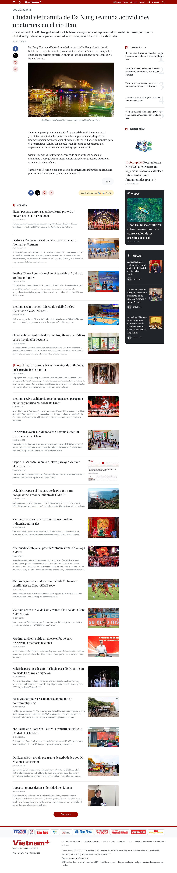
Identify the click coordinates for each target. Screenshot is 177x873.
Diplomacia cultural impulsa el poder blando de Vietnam (142, 99)
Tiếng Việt (117, 2)
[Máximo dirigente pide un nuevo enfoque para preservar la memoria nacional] (103, 646)
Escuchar (137, 279)
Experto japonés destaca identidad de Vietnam (42, 787)
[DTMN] (119, 832)
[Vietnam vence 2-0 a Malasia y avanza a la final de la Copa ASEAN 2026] (103, 618)
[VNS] (83, 832)
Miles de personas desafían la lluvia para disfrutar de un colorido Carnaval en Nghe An (48, 671)
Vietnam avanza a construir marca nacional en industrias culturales (42, 521)
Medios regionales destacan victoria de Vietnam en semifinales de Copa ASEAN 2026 (45, 583)
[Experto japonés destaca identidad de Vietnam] (103, 795)
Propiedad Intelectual (71, 841)
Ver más (22, 205)
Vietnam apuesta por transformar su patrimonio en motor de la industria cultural (142, 71)
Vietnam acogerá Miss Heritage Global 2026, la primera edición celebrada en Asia (143, 114)
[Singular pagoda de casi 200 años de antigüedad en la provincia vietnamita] (103, 373)
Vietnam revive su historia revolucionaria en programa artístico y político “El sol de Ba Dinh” (48, 401)
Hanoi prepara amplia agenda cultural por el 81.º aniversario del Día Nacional (44, 213)
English (125, 2)
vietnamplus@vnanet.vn (79, 858)
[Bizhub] (66, 832)
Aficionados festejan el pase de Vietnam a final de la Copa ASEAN (49, 550)
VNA (130, 841)
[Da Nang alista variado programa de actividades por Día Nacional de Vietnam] (103, 765)
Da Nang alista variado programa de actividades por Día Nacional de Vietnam (48, 759)
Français (133, 2)
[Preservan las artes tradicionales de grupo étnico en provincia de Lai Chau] (103, 440)
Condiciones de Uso (91, 841)
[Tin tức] (42, 832)
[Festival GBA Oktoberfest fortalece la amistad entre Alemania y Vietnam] (103, 248)
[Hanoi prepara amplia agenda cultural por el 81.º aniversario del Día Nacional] (103, 219)
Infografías (137, 129)
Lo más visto (138, 47)
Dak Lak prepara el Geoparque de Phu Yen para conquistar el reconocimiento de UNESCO (43, 493)
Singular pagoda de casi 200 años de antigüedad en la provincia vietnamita (48, 367)
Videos (135, 193)
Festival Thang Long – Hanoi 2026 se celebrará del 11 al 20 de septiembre (47, 275)
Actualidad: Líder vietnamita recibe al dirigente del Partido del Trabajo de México (137, 268)
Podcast (137, 255)
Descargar (66, 814)
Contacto (66, 844)
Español (142, 2)
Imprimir (15, 62)
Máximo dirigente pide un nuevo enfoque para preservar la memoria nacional (42, 640)
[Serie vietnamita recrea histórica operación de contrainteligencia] (103, 707)
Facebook (15, 49)
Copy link (15, 69)
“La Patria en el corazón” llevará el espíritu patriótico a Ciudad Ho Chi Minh (47, 731)
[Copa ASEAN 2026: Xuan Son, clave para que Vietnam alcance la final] (103, 470)
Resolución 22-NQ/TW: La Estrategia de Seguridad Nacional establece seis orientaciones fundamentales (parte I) (144, 170)
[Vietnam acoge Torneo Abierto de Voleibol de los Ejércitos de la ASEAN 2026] (103, 314)
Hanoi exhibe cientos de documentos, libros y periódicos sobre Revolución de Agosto (49, 337)
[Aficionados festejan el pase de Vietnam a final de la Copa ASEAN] (103, 556)
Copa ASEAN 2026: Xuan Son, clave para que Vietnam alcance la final (46, 464)
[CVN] (102, 832)
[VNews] (32, 832)
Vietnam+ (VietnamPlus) (33, 2)
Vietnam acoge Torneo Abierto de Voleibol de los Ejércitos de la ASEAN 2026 (43, 309)
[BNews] (55, 832)
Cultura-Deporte (22, 9)
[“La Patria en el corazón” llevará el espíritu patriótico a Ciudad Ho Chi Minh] (103, 737)
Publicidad (159, 841)
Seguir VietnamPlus (89, 193)
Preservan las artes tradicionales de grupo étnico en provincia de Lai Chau (46, 434)
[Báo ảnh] (138, 832)
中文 (148, 2)
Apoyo (112, 841)
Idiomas (121, 841)
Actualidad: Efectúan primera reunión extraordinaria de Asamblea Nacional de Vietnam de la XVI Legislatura (137, 325)
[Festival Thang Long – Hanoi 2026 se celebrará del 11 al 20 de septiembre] (103, 281)
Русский (155, 2)
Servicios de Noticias (143, 841)
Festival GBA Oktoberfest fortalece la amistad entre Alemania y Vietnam (45, 242)
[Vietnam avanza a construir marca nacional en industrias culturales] (103, 527)
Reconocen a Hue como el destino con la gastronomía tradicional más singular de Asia (144, 56)
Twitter (15, 55)
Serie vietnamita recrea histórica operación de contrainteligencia (42, 701)
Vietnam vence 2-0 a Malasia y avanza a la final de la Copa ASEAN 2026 (49, 612)
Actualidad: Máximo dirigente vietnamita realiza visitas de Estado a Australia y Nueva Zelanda (137, 295)
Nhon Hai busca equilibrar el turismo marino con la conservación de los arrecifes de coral (144, 231)
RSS (104, 841)
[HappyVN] (156, 832)
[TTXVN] (20, 832)
